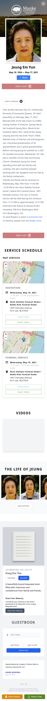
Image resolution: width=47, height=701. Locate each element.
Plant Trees (23, 322)
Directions (23, 317)
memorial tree (35, 217)
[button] (23, 270)
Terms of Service (29, 691)
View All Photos (23, 506)
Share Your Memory (14, 611)
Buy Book (23, 578)
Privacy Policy (17, 691)
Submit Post (23, 650)
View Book (11, 578)
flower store (35, 220)
